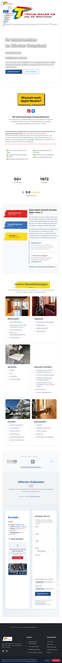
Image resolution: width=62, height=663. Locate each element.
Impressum (26, 627)
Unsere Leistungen (31, 71)
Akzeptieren (56, 660)
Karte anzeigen (17, 557)
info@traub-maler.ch (21, 526)
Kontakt (6, 21)
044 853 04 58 (19, 524)
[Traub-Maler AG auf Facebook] (33, 111)
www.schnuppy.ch (36, 261)
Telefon (37, 541)
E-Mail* (37, 534)
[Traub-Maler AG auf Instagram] (29, 111)
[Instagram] (6, 651)
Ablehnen (47, 660)
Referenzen (7, 17)
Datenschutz (33, 627)
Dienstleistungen (9, 13)
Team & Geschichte (9, 15)
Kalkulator (7, 19)
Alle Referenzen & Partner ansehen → (31, 467)
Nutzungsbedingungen (40, 604)
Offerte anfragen (51, 647)
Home (5, 11)
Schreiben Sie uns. (35, 496)
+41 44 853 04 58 (33, 646)
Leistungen (50, 641)
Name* (37, 526)
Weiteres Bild (38, 586)
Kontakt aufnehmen (14, 71)
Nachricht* (38, 555)
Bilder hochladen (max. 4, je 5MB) (44, 579)
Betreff (36, 548)
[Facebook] (3, 651)
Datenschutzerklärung (40, 603)
